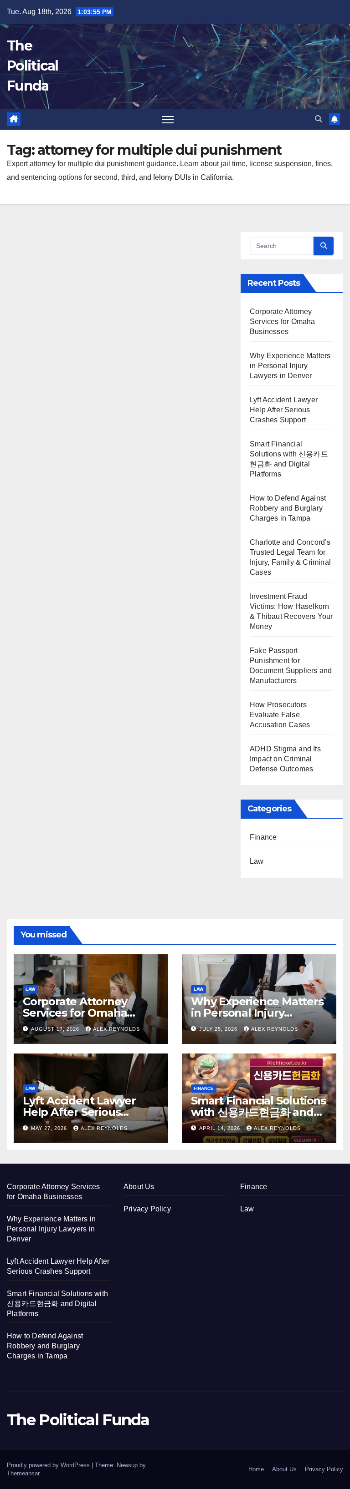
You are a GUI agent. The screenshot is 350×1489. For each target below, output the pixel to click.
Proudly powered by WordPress (49, 1465)
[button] (318, 119)
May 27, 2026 (50, 1128)
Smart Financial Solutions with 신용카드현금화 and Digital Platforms (258, 1112)
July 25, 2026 (219, 1029)
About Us (139, 1186)
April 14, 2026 (220, 1128)
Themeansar (23, 1473)
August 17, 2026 (56, 1029)
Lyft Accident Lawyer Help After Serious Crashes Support (284, 410)
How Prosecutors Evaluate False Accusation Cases (280, 715)
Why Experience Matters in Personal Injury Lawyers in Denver (290, 366)
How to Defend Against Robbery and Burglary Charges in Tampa (288, 508)
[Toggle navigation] (168, 119)
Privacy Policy (147, 1209)
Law (257, 861)
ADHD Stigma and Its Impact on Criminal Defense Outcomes (285, 759)
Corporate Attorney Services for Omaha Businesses (282, 321)
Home (256, 1469)
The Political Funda (32, 65)
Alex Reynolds (116, 1029)
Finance (263, 837)
